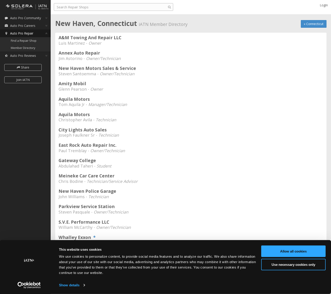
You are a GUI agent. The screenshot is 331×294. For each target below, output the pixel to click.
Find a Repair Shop (23, 41)
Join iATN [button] (23, 80)
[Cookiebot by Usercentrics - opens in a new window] (29, 285)
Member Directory (23, 48)
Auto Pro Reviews (23, 55)
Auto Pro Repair (21, 33)
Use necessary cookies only (293, 264)
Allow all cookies (293, 251)
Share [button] (24, 67)
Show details (69, 285)
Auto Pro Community (25, 18)
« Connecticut (314, 24)
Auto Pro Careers (22, 25)
